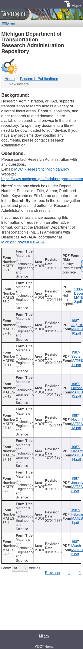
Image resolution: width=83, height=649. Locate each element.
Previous (52, 572)
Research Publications (39, 78)
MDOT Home (44, 646)
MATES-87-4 (9, 520)
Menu (11, 23)
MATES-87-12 (9, 394)
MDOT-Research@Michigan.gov (41, 169)
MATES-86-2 (9, 299)
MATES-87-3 (9, 488)
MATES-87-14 (9, 457)
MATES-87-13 (9, 425)
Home (9, 78)
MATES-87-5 (9, 552)
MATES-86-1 (9, 267)
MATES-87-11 (9, 362)
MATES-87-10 (9, 331)
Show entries (20, 567)
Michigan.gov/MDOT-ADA (23, 241)
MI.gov (76, 5)
